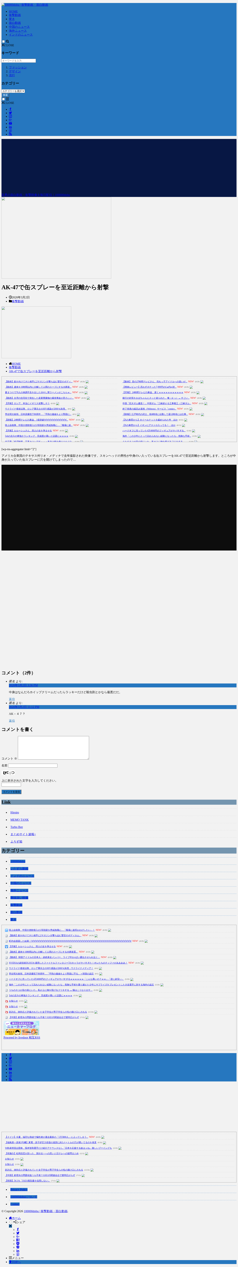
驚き (12, 19)
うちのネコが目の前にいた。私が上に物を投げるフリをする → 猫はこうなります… (51, 990)
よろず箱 (16, 841)
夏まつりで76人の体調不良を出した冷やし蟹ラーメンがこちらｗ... (38, 392)
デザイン (15, 71)
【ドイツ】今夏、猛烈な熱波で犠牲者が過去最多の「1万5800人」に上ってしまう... (46, 1137)
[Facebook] (17, 1229)
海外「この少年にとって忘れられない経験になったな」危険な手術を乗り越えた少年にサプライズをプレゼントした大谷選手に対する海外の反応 (81, 984)
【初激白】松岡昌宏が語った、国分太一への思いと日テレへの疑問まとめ (42, 1153)
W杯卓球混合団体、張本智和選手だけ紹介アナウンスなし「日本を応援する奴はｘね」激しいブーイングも (58, 1148)
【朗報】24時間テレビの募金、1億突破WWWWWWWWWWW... (36, 419)
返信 (12, 699)
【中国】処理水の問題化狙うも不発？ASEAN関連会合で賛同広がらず (44, 1017)
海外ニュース (18, 30)
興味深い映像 (19, 897)
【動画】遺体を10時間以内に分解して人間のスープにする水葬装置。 (43, 952)
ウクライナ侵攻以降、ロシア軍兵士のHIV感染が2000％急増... (36, 408)
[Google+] (17, 1236)
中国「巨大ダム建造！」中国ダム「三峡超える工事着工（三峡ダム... (157, 403)
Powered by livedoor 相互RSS (22, 1037)
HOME (13, 11)
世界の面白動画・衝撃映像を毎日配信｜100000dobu (35, 194)
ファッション (18, 67)
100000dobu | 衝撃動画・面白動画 (45, 1211)
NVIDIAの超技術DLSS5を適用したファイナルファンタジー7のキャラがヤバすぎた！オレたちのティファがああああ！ (68, 963)
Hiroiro (14, 812)
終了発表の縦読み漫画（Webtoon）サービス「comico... (149, 408)
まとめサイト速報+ (23, 834)
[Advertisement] (119, 165)
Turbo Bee (16, 827)
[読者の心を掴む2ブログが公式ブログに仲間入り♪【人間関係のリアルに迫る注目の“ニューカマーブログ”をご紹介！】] (21, 1034)
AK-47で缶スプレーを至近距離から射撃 (35, 371)
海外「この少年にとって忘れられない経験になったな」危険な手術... (157, 436)
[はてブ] (17, 1240)
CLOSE (9, 45)
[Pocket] (17, 1243)
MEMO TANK (19, 819)
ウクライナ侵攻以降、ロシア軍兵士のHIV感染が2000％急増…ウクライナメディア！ (51, 968)
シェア (20, 1222)
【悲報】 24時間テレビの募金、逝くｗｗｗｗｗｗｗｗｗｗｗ (153, 392)
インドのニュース (21, 34)
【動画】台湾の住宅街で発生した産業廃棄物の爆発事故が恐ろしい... (39, 398)
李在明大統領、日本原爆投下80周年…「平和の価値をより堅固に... (38, 414)
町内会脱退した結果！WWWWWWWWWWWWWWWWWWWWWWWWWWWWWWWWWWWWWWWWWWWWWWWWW (70, 941)
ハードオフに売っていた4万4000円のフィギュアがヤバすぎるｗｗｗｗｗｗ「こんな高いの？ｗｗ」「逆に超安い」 (66, 979)
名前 (4, 765)
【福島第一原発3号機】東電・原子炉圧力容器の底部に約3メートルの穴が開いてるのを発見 (51, 1142)
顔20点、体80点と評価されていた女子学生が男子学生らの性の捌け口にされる (48, 1012)
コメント (9, 758)
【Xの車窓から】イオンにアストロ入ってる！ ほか (149, 425)
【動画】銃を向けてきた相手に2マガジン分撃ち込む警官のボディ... (39, 381)
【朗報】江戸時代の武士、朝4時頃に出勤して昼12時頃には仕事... (155, 414)
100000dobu (17, 861)
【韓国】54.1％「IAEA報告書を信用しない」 (27, 1180)
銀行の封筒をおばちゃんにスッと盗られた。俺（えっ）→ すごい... (156, 398)
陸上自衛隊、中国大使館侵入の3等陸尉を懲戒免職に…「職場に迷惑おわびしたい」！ (52, 930)
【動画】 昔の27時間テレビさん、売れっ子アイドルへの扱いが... (155, 381)
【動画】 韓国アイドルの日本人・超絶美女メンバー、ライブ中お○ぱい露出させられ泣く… (54, 957)
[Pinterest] (17, 1254)
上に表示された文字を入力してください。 (29, 780)
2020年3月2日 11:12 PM (24, 706)
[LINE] (17, 1247)
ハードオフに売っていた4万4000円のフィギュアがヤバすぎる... (154, 430)
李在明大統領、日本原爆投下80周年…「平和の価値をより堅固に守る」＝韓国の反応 (51, 973)
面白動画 (15, 22)
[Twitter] (17, 1233)
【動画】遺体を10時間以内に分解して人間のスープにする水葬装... (38, 387)
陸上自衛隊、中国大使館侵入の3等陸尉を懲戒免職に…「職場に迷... (39, 425)
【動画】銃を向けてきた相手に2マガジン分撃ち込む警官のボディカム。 (45, 935)
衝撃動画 (15, 15)
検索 (5, 95)
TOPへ (16, 1261)
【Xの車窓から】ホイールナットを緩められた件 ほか (150, 419)
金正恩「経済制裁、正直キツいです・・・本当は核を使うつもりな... (39, 441)
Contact (15, 1204)
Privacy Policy (19, 1189)
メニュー (18, 1258)
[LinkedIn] (17, 1250)
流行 (12, 75)
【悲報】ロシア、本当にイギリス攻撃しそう (27, 403)
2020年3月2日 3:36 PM (23, 685)
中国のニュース (19, 26)
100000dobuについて (23, 1196)
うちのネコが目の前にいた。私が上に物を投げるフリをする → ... (155, 441)
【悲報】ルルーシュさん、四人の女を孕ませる (28, 430)
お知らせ (13, 1001)
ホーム (16, 1218)
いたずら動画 (19, 868)
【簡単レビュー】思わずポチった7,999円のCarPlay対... (149, 387)
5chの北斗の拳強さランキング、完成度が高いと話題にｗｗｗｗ (36, 436)
